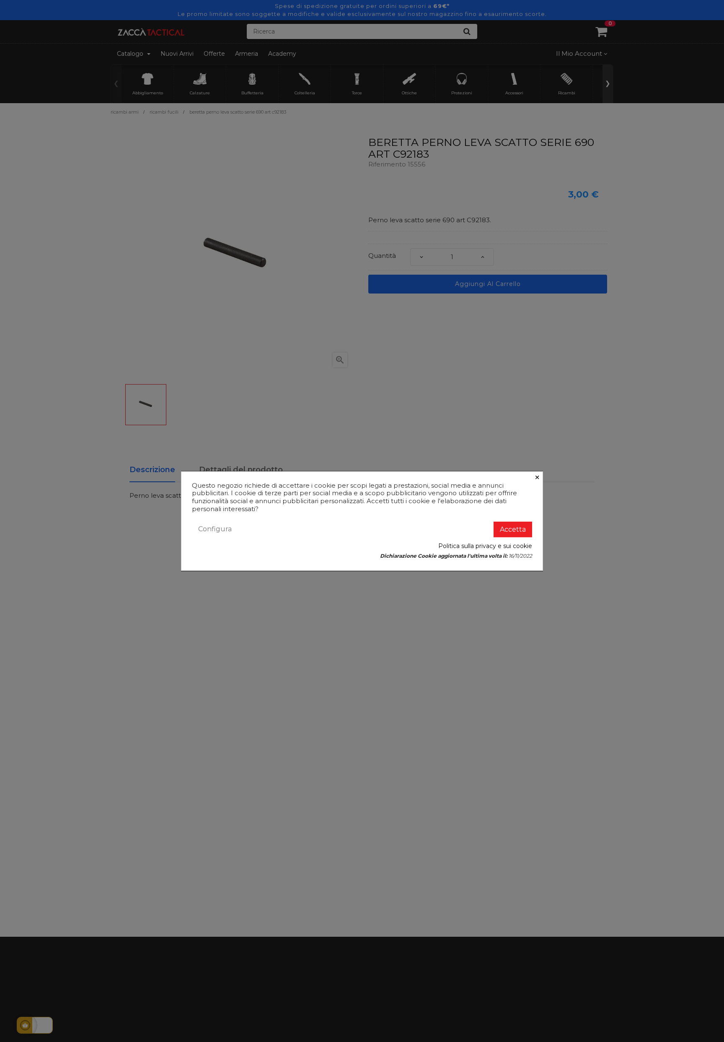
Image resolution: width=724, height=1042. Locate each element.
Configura (215, 529)
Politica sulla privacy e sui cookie (485, 546)
